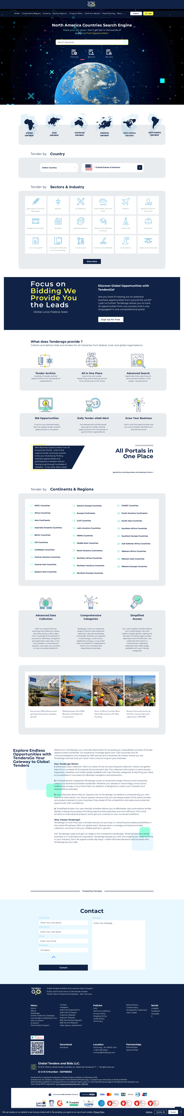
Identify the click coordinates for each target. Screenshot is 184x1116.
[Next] (139, 167)
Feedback (64, 1007)
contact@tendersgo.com (104, 1052)
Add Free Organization (70, 1010)
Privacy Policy (99, 1112)
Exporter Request (67, 1017)
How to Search (37, 1020)
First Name (44, 918)
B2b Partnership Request (71, 1020)
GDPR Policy (99, 1019)
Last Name (44, 927)
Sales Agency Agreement (71, 1025)
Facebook (155, 1011)
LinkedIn (155, 1008)
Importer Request (67, 1015)
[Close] (180, 1112)
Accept (173, 1112)
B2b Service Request (69, 1023)
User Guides (131, 1012)
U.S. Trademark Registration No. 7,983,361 (72, 1084)
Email (41, 936)
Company (43, 945)
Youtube (155, 1013)
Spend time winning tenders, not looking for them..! (133, 472)
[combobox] (59, 167)
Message (96, 918)
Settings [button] (149, 1112)
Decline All (160, 1112)
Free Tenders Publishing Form (44, 1018)
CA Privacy (98, 1021)
